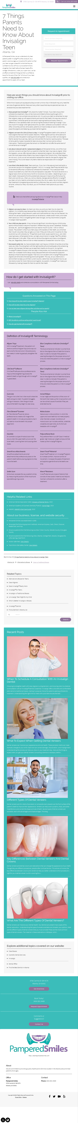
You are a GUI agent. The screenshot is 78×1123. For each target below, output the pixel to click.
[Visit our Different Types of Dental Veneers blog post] (37, 797)
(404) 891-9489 (15, 77)
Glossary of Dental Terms (40, 502)
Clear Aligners (13, 582)
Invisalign (12, 958)
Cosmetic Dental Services (17, 955)
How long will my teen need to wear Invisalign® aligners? (26, 301)
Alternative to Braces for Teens (19, 579)
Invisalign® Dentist (15, 606)
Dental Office (13, 964)
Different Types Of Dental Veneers (26, 799)
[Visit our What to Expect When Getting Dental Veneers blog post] (37, 738)
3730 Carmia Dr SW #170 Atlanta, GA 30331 (38, 2)
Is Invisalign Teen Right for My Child (20, 597)
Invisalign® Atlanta (38, 199)
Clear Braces (13, 951)
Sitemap (25, 1097)
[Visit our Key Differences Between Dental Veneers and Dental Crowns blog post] (37, 856)
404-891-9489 (15, 282)
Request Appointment (39, 1006)
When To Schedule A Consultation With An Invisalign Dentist (37, 680)
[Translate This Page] (7, 1120)
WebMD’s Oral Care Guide (23, 509)
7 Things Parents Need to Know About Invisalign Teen (30, 557)
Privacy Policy (18, 1097)
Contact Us (39, 1024)
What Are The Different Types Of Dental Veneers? (35, 920)
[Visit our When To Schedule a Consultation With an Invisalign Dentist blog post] (37, 677)
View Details (25, 541)
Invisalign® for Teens (15, 590)
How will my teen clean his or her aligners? (22, 305)
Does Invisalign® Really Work (18, 586)
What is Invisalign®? (15, 316)
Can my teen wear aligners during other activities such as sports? (29, 308)
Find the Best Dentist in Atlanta (19, 967)
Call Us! (69, 1)
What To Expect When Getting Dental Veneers (34, 740)
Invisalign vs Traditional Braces (19, 593)
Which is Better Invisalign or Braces (20, 601)
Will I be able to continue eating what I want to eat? (25, 320)
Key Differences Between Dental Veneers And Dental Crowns (38, 860)
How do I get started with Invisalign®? (20, 324)
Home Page (46, 506)
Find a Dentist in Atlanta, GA (18, 610)
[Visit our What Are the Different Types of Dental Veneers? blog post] (37, 918)
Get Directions (39, 989)
